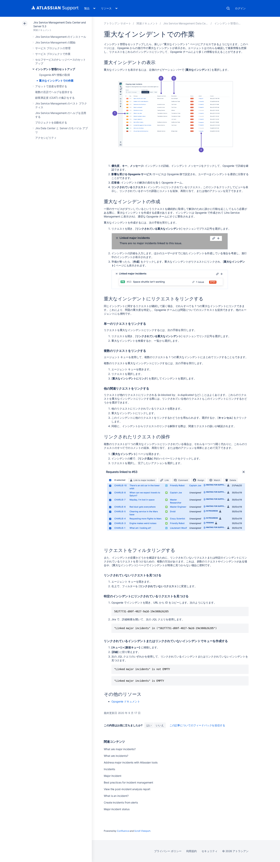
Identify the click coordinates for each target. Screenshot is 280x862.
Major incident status (117, 809)
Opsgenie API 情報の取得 (54, 74)
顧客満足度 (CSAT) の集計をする (55, 97)
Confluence (123, 830)
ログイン (240, 8)
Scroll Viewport (142, 830)
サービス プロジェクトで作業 (52, 53)
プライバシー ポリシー (167, 851)
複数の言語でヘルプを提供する (53, 92)
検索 (228, 8)
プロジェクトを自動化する (51, 122)
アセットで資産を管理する (51, 86)
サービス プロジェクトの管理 (52, 48)
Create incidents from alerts (121, 802)
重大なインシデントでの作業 (56, 80)
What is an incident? (116, 795)
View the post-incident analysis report (127, 789)
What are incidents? (116, 755)
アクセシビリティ (45, 137)
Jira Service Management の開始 (55, 42)
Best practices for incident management (128, 782)
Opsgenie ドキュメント (125, 701)
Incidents (109, 769)
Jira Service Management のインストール (60, 36)
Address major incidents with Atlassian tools (131, 762)
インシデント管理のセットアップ (55, 69)
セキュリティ (210, 851)
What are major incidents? (120, 749)
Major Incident (112, 775)
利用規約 (191, 851)
